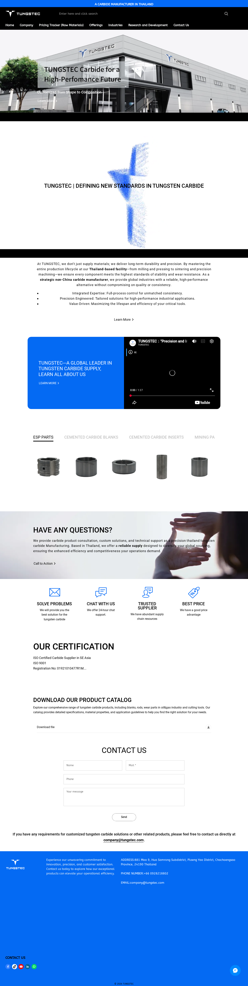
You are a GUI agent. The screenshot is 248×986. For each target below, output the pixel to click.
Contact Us (181, 25)
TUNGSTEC (128, 984)
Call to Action (43, 563)
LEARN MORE (47, 383)
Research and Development (148, 25)
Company (26, 25)
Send (124, 817)
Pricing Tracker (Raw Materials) (61, 25)
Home (9, 25)
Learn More (46, 101)
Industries (115, 25)
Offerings (96, 25)
